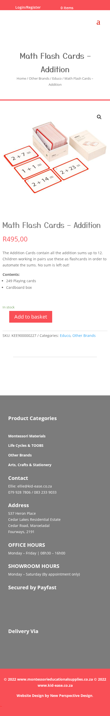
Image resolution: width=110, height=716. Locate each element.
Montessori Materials (27, 436)
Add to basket (30, 316)
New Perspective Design (71, 695)
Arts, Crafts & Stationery (29, 464)
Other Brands (39, 78)
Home (21, 78)
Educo (57, 78)
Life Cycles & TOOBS (25, 445)
